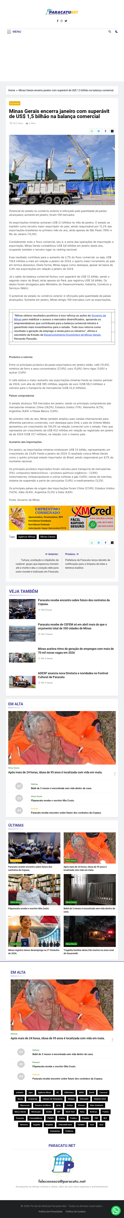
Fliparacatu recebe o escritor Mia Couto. (53, 800)
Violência (69, 1131)
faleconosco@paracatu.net (62, 1181)
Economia (15, 103)
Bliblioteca (69, 1092)
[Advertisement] (62, 58)
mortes (49, 1112)
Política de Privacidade (50, 1211)
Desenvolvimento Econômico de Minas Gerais (72, 334)
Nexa (82, 1112)
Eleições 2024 (100, 1099)
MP (58, 1112)
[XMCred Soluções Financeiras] (62, 529)
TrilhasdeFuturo (65, 1125)
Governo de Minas (43, 1105)
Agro (31, 1092)
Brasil (91, 1092)
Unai (92, 1125)
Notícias (34, 784)
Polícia (62, 1118)
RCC (105, 1118)
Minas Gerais (47, 536)
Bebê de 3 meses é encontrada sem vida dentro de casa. (61, 788)
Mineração (36, 1112)
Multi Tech (70, 1112)
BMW (81, 1092)
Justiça (69, 1105)
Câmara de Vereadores (52, 1099)
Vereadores (55, 1131)
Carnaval (103, 1092)
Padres (106, 1112)
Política (73, 1118)
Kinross (81, 1105)
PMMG (50, 1118)
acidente (19, 1092)
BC (58, 1092)
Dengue (71, 1099)
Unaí (101, 1125)
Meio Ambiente (96, 1105)
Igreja (58, 1105)
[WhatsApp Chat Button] (116, 1210)
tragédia (49, 1125)
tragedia (36, 1125)
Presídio (85, 1118)
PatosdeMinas (35, 1118)
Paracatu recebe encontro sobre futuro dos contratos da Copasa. (66, 812)
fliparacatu (25, 1105)
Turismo (81, 1125)
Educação (84, 1099)
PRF (96, 1118)
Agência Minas (26, 536)
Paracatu (34, 808)
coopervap (32, 1099)
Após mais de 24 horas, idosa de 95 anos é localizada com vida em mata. (55, 772)
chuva (20, 1099)
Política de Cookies (76, 1211)
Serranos (24, 1125)
